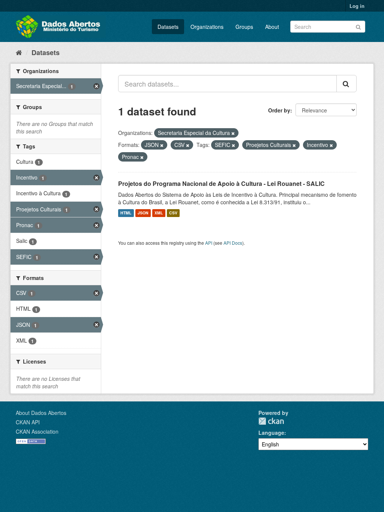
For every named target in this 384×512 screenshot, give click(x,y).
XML (158, 213)
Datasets (168, 26)
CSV (173, 213)
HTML (125, 213)
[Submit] (358, 26)
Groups (244, 26)
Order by (279, 110)
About (272, 26)
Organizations (207, 26)
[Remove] (233, 133)
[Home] (19, 52)
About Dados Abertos (41, 412)
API (208, 243)
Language (271, 432)
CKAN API (28, 422)
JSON (143, 213)
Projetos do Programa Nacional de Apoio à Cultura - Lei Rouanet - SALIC (221, 183)
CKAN (271, 421)
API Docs (233, 243)
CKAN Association (37, 431)
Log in (357, 5)
